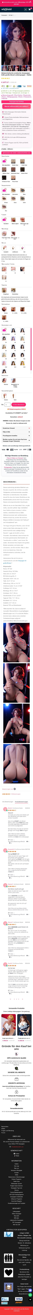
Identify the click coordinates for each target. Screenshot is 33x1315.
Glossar (16, 1190)
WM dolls (16, 1218)
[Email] (30, 1290)
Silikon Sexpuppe (16, 1213)
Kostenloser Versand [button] (9, 428)
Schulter (4, 375)
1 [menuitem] (14, 999)
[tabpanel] (16, 902)
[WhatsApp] (30, 1295)
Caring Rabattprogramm (16, 1192)
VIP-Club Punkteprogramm (16, 1194)
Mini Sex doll (16, 1224)
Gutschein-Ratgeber (16, 1201)
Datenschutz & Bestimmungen (16, 1177)
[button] (30, 42)
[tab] (16, 428)
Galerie (16, 1164)
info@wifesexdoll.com (10, 2)
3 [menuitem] (18, 999)
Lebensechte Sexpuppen (16, 1220)
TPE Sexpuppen (16, 1222)
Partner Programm (16, 1179)
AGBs (16, 1175)
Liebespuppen (16, 1211)
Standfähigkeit (7, 390)
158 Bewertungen (15, 794)
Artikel (3, 1128)
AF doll (10, 15)
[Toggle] (30, 1299)
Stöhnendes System (16, 1183)
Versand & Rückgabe (16, 1170)
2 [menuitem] (16, 999)
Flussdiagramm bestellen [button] (10, 435)
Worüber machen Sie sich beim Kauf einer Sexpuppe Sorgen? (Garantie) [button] (15, 440)
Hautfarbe (5, 156)
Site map (16, 1166)
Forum (3, 1132)
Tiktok (17, 1156)
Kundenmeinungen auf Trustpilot (16, 1203)
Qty (2, 404)
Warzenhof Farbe (8, 264)
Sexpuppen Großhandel (16, 1196)
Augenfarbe (6, 185)
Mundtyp (4, 228)
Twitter (17, 1153)
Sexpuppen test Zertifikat (16, 101)
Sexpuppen (4, 15)
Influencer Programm (16, 1199)
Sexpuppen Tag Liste (16, 1188)
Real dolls (16, 1216)
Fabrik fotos (16, 1181)
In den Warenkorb (18, 404)
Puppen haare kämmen (16, 1185)
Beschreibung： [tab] (10, 482)
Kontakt (16, 1172)
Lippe (3, 214)
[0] (29, 9)
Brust (3, 242)
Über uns (16, 1168)
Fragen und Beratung (7, 1130)
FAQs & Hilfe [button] (6, 432)
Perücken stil (6, 325)
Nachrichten (4, 1126)
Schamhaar (5, 304)
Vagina (4, 285)
